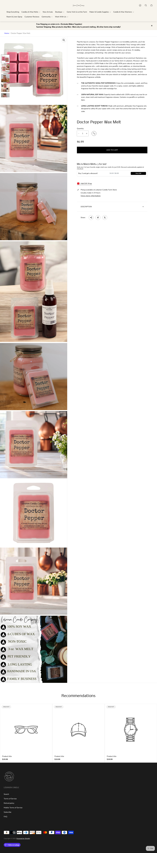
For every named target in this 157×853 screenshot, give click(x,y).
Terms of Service (10, 799)
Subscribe (7, 812)
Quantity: (80, 129)
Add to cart (112, 150)
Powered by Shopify (23, 839)
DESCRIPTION (86, 206)
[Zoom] (63, 40)
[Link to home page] (9, 776)
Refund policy (9, 803)
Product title (7, 756)
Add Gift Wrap (86, 183)
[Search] (145, 5)
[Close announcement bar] (151, 25)
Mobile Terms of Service (13, 807)
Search (6, 794)
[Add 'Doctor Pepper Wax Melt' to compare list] (94, 133)
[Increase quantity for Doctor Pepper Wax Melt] (86, 133)
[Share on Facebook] (98, 217)
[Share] (91, 217)
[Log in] (140, 5)
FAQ (5, 816)
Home (6, 33)
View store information (91, 196)
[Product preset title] (26, 729)
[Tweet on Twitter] (104, 217)
